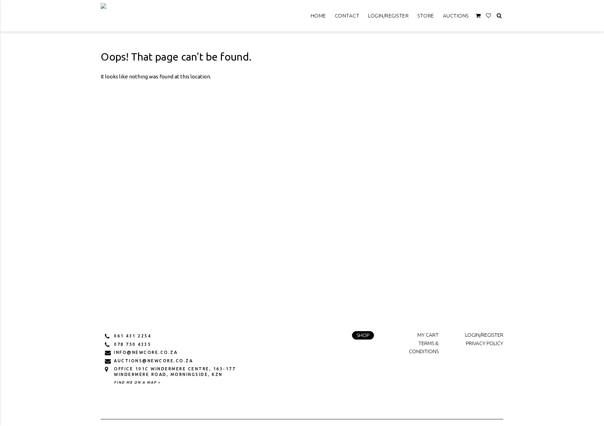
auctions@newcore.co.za (153, 360)
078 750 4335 (132, 344)
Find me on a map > (137, 382)
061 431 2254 (132, 336)
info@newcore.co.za (146, 352)
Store (425, 16)
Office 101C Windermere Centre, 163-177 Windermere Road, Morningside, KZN (175, 371)
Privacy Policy (484, 343)
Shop (363, 335)
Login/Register (388, 16)
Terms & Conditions (424, 347)
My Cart (428, 335)
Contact (347, 16)
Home (318, 16)
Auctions (456, 16)
